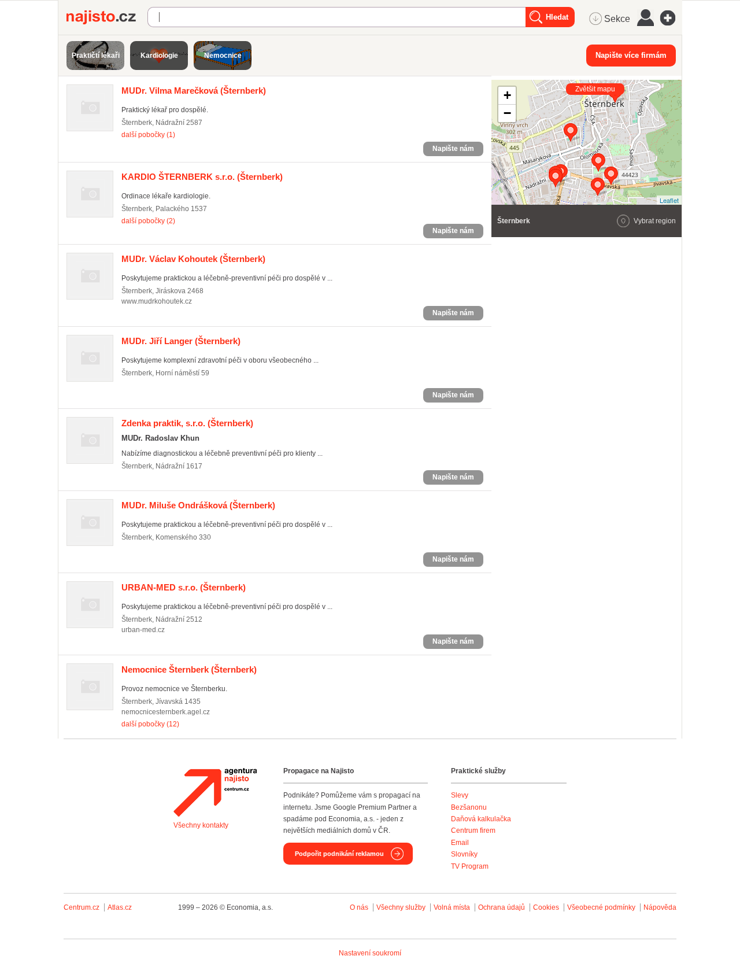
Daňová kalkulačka (481, 819)
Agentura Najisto (215, 792)
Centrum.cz (81, 907)
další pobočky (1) (148, 135)
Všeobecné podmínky (601, 907)
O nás (359, 907)
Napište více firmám (631, 55)
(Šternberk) (193, 90)
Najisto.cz (106, 17)
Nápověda (659, 907)
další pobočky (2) (148, 221)
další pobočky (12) (150, 724)
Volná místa (452, 907)
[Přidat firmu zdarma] (671, 18)
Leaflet (669, 200)
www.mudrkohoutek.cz (156, 301)
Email (460, 843)
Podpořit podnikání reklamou (339, 853)
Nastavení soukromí (370, 953)
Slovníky (464, 854)
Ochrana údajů (501, 907)
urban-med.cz (143, 630)
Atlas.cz (120, 907)
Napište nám (453, 149)
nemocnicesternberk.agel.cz (165, 712)
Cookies (546, 907)
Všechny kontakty (200, 825)
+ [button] (507, 95)
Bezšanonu (469, 807)
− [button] (507, 113)
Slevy (459, 795)
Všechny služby (401, 907)
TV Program (470, 866)
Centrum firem (473, 830)
